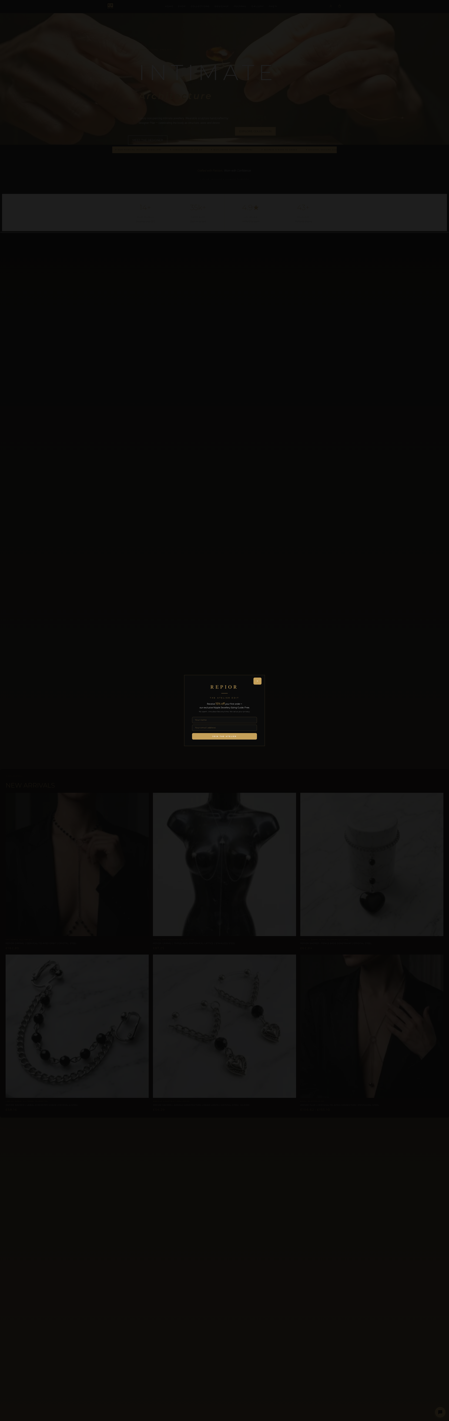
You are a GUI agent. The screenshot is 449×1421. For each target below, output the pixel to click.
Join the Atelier (224, 736)
